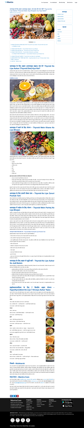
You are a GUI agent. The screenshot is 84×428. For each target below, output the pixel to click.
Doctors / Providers (41, 404)
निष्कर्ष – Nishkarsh (14, 59)
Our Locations (32, 425)
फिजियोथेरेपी (51, 379)
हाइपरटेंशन (34, 379)
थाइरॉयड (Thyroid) (13, 12)
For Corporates (44, 2)
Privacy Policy (13, 425)
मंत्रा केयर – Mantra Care (15, 61)
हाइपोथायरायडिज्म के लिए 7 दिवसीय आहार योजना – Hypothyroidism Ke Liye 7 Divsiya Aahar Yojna (29, 58)
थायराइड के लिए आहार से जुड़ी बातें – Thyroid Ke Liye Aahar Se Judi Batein (25, 56)
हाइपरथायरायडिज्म (60, 18)
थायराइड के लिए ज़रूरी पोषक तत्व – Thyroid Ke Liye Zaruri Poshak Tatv (24, 50)
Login (76, 2)
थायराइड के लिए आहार (61, 21)
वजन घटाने (45, 379)
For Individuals (53, 2)
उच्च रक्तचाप (59, 31)
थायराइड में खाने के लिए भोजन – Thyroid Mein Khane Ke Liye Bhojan (24, 48)
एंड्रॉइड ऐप (42, 382)
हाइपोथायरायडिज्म (60, 16)
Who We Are (70, 2)
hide (34, 42)
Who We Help (62, 2)
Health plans (39, 402)
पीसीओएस (59, 40)
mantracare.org (34, 381)
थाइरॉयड (58, 38)
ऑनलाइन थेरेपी (29, 379)
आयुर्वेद (58, 36)
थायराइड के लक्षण (60, 14)
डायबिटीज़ (59, 29)
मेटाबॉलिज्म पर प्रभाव (16, 46)
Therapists (39, 406)
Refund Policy (25, 425)
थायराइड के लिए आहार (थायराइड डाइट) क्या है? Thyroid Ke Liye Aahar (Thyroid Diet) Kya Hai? (29, 44)
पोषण (58, 34)
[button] (11, 396)
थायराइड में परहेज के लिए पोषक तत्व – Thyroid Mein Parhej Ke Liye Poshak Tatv (28, 53)
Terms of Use (19, 425)
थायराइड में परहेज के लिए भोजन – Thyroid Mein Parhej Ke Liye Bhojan (24, 52)
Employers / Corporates (41, 401)
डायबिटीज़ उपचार (23, 379)
